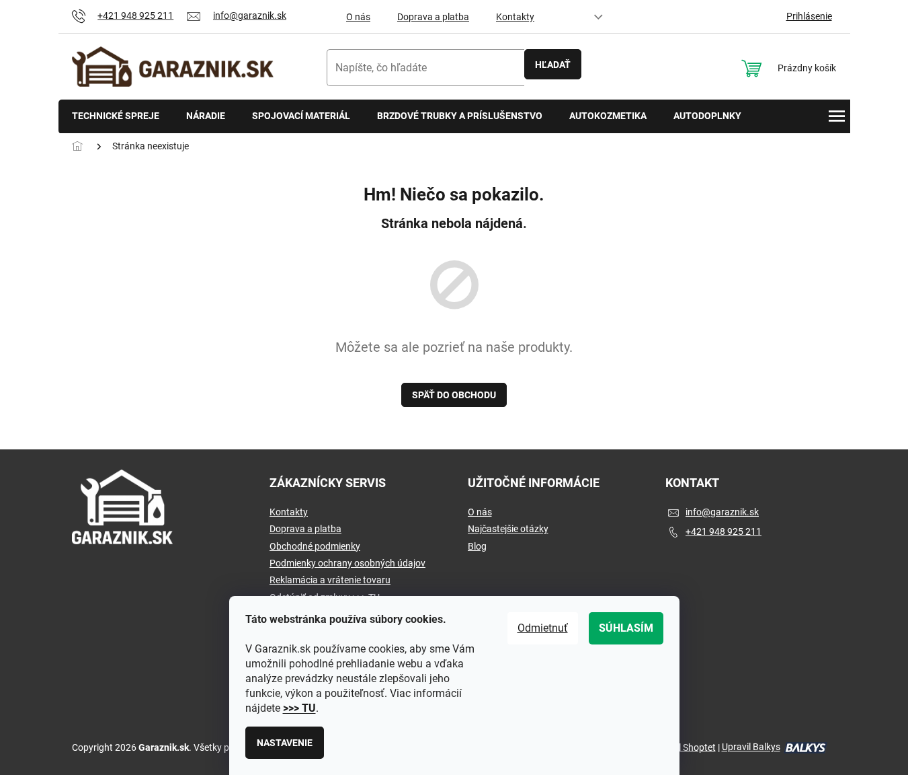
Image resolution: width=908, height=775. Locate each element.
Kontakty (515, 16)
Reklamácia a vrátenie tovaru (330, 580)
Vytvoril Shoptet (682, 746)
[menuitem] (115, 117)
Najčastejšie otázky (508, 528)
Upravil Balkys (751, 746)
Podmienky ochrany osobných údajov (347, 563)
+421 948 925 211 (723, 531)
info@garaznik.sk (722, 512)
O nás (358, 16)
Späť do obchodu (454, 395)
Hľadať (553, 64)
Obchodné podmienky (315, 546)
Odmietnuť (543, 628)
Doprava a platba (433, 16)
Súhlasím (626, 628)
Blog (477, 546)
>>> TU (299, 708)
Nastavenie (285, 742)
